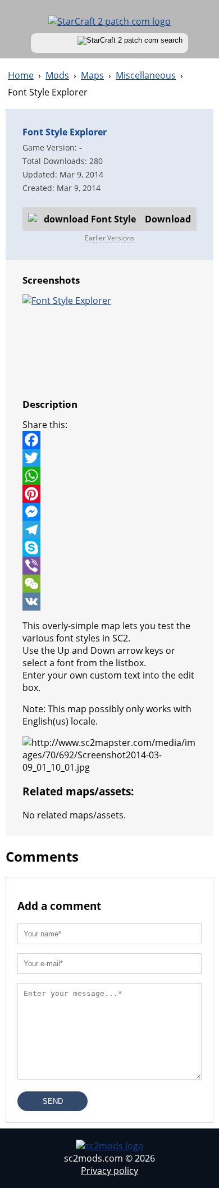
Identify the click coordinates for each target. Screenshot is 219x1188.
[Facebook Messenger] (109, 512)
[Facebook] (109, 440)
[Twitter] (109, 458)
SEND (53, 1101)
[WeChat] (109, 584)
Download (168, 219)
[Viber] (109, 566)
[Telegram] (109, 530)
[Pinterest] (109, 494)
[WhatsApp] (109, 476)
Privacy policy (109, 1170)
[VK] (109, 602)
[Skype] (109, 548)
